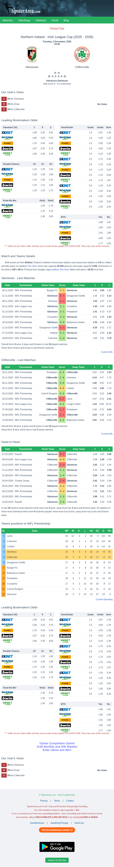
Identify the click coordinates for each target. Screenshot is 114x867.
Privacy (44, 801)
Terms (57, 801)
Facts (55, 20)
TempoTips (57, 28)
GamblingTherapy (59, 823)
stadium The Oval (60, 269)
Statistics (41, 20)
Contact (70, 801)
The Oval (31, 266)
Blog (66, 20)
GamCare (79, 823)
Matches (8, 20)
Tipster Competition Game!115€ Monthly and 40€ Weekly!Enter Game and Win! (57, 746)
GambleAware (37, 823)
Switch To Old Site (57, 860)
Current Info (107, 352)
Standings (24, 20)
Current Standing (104, 599)
